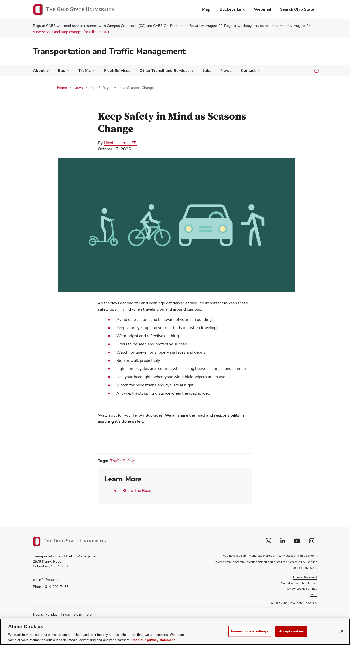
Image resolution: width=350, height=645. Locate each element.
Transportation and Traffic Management (109, 51)
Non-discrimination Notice (299, 583)
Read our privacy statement (153, 640)
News (226, 70)
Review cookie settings (249, 631)
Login (313, 594)
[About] (47, 72)
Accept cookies (291, 631)
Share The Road (136, 490)
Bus (61, 70)
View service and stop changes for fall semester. (72, 31)
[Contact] (258, 72)
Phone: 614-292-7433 (50, 586)
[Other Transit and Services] (192, 72)
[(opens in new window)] (70, 541)
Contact (248, 70)
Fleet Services (117, 70)
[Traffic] (93, 72)
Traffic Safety (122, 460)
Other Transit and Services (165, 70)
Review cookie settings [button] (301, 589)
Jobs (207, 70)
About (39, 70)
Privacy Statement (305, 577)
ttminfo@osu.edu (46, 579)
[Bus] (67, 72)
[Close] (341, 631)
